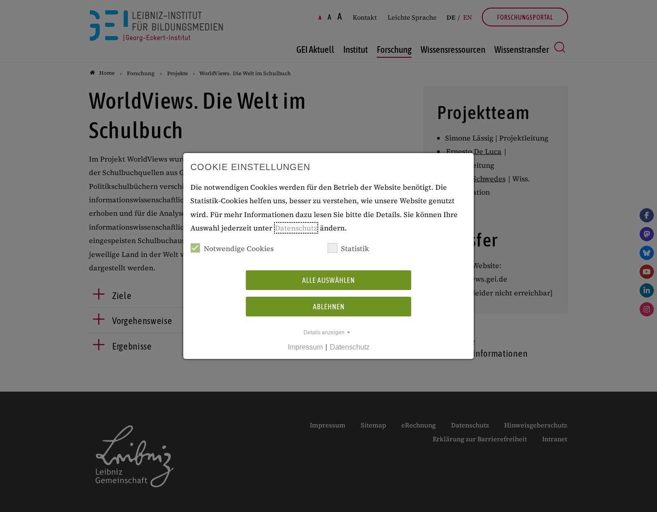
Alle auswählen (328, 280)
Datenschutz (296, 228)
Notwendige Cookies (239, 248)
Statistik (355, 248)
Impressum (305, 347)
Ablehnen (329, 307)
